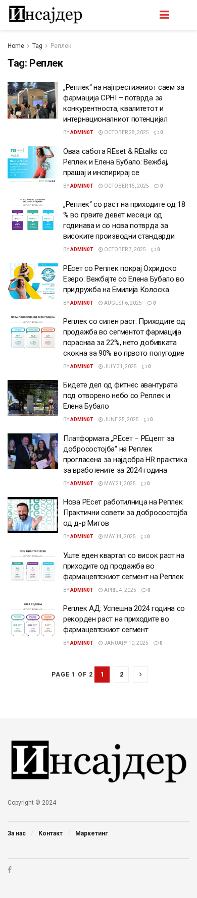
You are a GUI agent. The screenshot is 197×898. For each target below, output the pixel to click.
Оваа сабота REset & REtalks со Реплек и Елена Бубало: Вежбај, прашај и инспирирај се (115, 162)
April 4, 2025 (119, 590)
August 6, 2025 (122, 303)
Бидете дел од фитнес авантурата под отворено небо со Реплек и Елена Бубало (120, 395)
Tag (37, 45)
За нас (17, 833)
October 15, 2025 (126, 186)
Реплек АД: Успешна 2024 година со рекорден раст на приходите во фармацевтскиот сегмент (124, 619)
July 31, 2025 (120, 366)
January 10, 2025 (126, 643)
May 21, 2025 (119, 483)
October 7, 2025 (124, 249)
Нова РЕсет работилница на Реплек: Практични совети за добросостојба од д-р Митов (125, 512)
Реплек (61, 45)
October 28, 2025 (126, 132)
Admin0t (81, 132)
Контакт (50, 833)
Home (16, 45)
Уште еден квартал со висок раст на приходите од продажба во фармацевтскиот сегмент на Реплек (123, 566)
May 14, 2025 (119, 536)
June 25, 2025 (121, 419)
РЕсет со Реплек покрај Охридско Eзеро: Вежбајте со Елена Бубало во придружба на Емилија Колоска (123, 279)
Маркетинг (91, 833)
